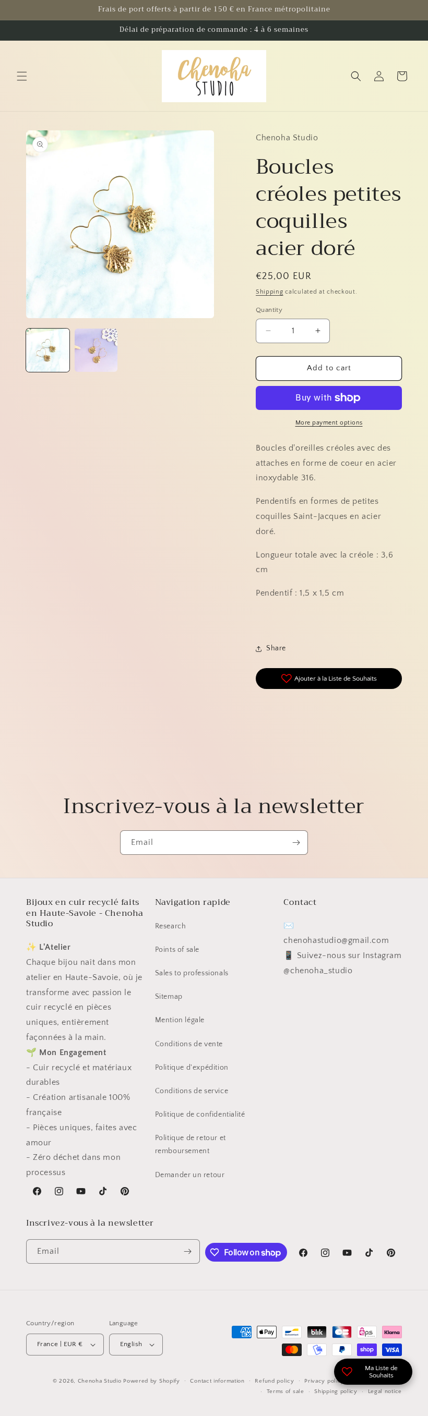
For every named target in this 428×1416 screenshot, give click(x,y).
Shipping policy (336, 1391)
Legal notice (385, 1391)
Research (170, 926)
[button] (21, 76)
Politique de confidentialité (200, 1114)
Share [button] (276, 648)
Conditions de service (192, 1091)
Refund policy (274, 1381)
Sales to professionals (192, 973)
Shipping (269, 291)
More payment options (329, 422)
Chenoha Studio (100, 1381)
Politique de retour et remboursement (190, 1144)
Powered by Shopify (151, 1381)
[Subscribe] (295, 842)
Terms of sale (285, 1391)
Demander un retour (190, 1175)
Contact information (217, 1381)
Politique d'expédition (192, 1067)
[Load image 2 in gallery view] (96, 350)
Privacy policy (324, 1381)
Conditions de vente (189, 1044)
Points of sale (177, 950)
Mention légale (180, 1020)
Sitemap (169, 997)
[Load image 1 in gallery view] (47, 350)
